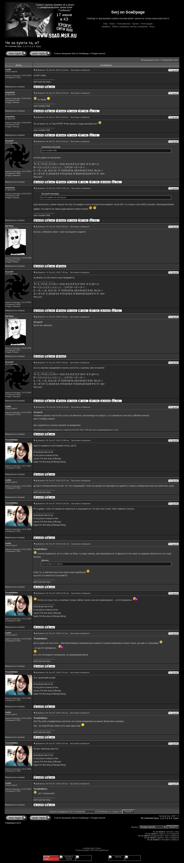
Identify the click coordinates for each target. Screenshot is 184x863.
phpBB (86, 850)
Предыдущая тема (150, 60)
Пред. (19, 46)
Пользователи (123, 24)
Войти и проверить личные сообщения (130, 26)
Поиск (112, 24)
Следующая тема (169, 60)
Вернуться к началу (15, 87)
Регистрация (147, 24)
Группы (135, 24)
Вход (152, 26)
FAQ (105, 24)
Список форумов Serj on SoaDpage (71, 53)
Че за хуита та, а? (22, 43)
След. (38, 46)
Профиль (106, 26)
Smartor (98, 848)
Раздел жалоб (98, 53)
